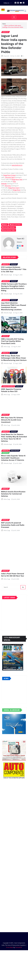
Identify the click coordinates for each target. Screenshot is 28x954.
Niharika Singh (8, 275)
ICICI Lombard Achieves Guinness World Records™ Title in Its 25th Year (13, 269)
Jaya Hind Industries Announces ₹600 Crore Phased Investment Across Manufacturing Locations (13, 306)
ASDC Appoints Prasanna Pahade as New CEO (11, 390)
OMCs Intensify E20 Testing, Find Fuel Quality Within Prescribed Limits (12, 341)
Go (23, 587)
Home (4, 24)
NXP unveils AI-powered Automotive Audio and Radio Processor (12, 525)
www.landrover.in (17, 165)
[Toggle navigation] (14, 17)
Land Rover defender (9, 227)
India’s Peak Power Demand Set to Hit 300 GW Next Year (12, 574)
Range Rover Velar (17, 179)
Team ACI (6, 56)
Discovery (8, 186)
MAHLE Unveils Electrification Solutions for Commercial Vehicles (13, 494)
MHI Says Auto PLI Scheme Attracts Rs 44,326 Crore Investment (12, 420)
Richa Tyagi (7, 346)
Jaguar (5, 224)
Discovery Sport (10, 177)
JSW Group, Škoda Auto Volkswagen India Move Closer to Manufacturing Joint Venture (14, 358)
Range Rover (17, 190)
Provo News (9, 947)
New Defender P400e (9, 230)
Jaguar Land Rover (16, 224)
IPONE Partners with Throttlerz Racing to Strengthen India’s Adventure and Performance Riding (14, 287)
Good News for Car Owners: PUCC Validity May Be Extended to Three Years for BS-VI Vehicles (14, 438)
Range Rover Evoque (9, 175)
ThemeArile (18, 947)
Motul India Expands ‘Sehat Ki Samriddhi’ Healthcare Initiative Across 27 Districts (13, 458)
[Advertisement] (14, 815)
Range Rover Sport (13, 188)
